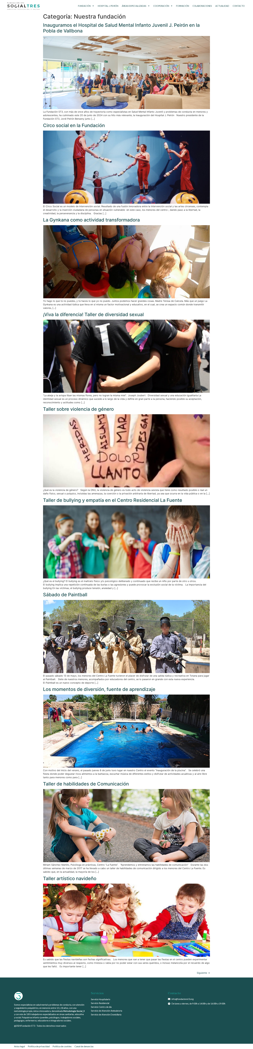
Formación (182, 6)
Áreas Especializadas (134, 6)
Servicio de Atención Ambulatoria (106, 1011)
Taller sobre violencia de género (78, 409)
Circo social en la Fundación (74, 125)
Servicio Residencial (100, 1003)
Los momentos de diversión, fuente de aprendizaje (99, 689)
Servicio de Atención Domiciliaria (106, 1014)
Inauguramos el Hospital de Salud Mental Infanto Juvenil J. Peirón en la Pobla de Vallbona (121, 27)
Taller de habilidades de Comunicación (86, 784)
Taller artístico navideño (69, 878)
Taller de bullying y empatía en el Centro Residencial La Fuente (112, 500)
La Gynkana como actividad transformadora (91, 220)
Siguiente (203, 972)
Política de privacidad (39, 1046)
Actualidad (222, 6)
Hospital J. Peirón (108, 6)
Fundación (84, 6)
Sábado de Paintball (65, 594)
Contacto (239, 6)
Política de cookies (62, 1046)
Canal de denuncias (84, 1046)
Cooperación (161, 6)
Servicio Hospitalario (100, 999)
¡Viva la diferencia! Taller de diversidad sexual (93, 314)
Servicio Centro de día (101, 1007)
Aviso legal (19, 1046)
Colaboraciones (202, 6)
